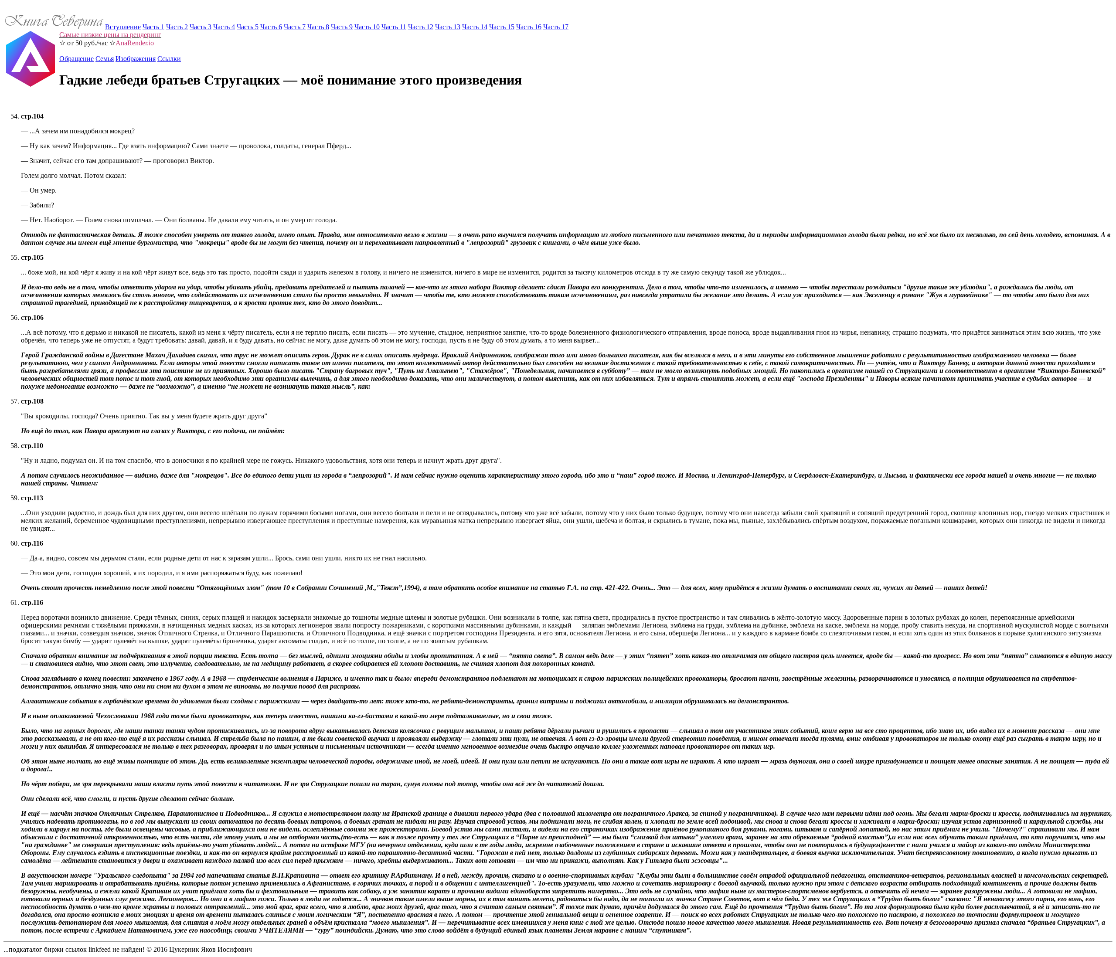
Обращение (76, 58)
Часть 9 (342, 27)
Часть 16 (528, 27)
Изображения (136, 58)
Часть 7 (295, 27)
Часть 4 (224, 27)
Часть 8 (318, 27)
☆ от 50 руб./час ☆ (110, 39)
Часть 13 (447, 27)
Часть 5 (248, 27)
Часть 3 (200, 27)
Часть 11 (393, 27)
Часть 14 (474, 27)
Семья (104, 58)
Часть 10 (367, 27)
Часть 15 (501, 27)
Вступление (123, 27)
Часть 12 (420, 27)
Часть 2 (177, 27)
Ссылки (169, 58)
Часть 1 (153, 27)
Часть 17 (555, 27)
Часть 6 (271, 27)
